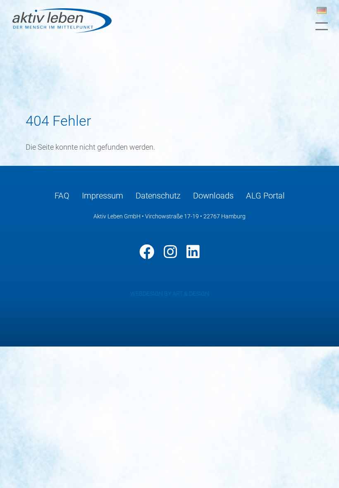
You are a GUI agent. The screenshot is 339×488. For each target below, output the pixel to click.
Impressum (102, 196)
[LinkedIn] (193, 251)
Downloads (213, 196)
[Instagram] (170, 251)
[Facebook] (146, 251)
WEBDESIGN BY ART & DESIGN (169, 293)
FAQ (62, 196)
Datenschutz (158, 196)
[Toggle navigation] (321, 26)
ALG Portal (265, 196)
